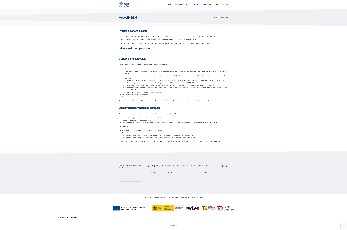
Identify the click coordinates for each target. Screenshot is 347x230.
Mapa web (221, 173)
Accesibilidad (204, 173)
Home (169, 4)
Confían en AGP (206, 4)
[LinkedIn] (226, 166)
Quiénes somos (178, 4)
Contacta (216, 4)
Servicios (188, 4)
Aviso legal (154, 173)
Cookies (187, 173)
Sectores (196, 4)
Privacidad (171, 173)
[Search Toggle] (227, 4)
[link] (67, 217)
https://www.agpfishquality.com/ (163, 43)
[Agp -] (124, 4)
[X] (222, 166)
